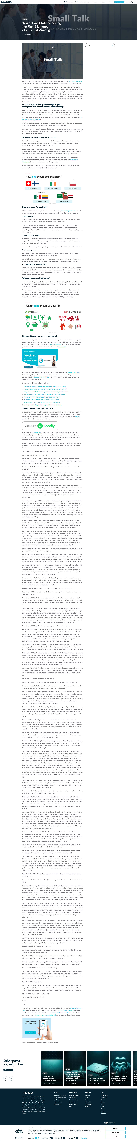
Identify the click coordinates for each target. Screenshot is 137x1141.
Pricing (103, 2)
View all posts (8, 1070)
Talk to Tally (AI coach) (60, 1097)
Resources (95, 2)
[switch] (51, 1138)
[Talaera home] (6, 2)
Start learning (129, 2)
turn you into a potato (75, 81)
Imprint (102, 1111)
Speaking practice (58, 1100)
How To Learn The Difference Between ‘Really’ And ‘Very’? (42, 397)
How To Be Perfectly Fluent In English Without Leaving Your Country (45, 386)
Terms (102, 1106)
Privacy (102, 1104)
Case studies (72, 1097)
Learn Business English (60, 1095)
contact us (62, 347)
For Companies (79, 2)
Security (103, 1102)
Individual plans (58, 1102)
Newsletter (88, 1106)
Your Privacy (104, 1113)
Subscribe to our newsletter (41, 377)
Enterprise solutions (74, 1095)
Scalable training (73, 1100)
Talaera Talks (37, 433)
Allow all (115, 1128)
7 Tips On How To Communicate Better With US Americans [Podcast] (45, 389)
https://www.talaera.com (66, 1010)
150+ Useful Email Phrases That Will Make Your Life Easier (41, 399)
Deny (115, 1136)
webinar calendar (55, 344)
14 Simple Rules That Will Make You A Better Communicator (42, 402)
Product (87, 2)
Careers (103, 1100)
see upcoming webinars (68, 211)
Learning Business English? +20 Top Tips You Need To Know (42, 405)
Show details (84, 1138)
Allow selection (115, 1132)
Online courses (57, 1104)
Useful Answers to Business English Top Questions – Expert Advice (44, 394)
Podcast (87, 1097)
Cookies (103, 1108)
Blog (86, 1100)
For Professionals (68, 2)
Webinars (87, 1095)
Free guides (88, 1102)
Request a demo (73, 1104)
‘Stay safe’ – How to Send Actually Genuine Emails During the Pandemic (46, 392)
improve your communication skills (45, 1015)
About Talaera (104, 1095)
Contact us (104, 1097)
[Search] (112, 45)
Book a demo (119, 2)
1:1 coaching (72, 1102)
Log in (111, 2)
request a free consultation (61, 1013)
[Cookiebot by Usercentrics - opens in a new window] (19, 1138)
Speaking (25, 19)
